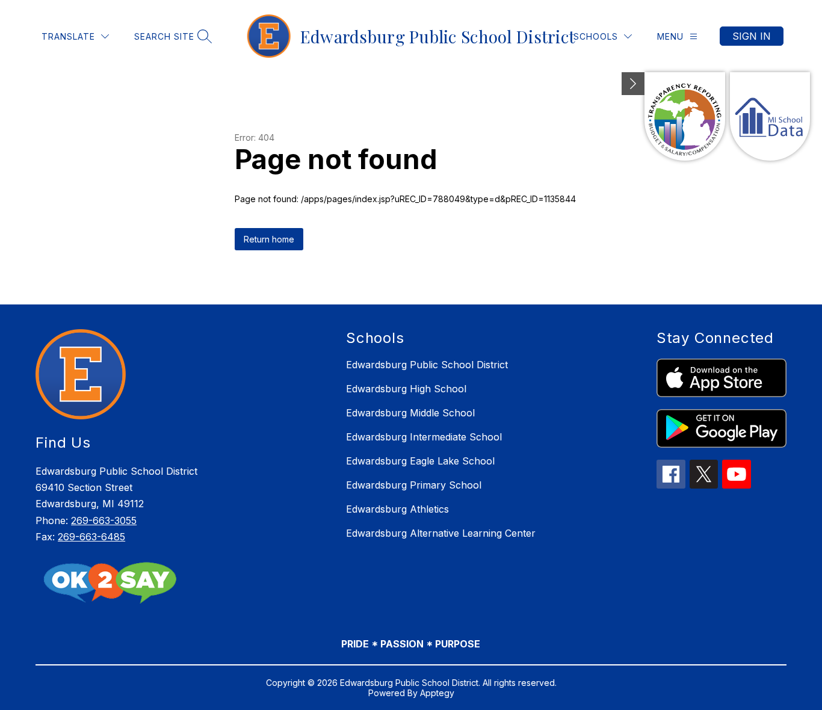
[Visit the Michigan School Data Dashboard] (770, 116)
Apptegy (437, 693)
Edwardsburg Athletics (397, 509)
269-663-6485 (91, 537)
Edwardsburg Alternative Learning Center (441, 533)
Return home (269, 239)
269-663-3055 (104, 520)
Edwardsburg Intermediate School (424, 437)
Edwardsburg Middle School (410, 413)
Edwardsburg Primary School (413, 485)
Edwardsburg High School (406, 389)
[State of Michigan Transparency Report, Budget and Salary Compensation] (684, 116)
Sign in (751, 36)
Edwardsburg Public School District (427, 365)
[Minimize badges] (633, 83)
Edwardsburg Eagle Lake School (420, 461)
